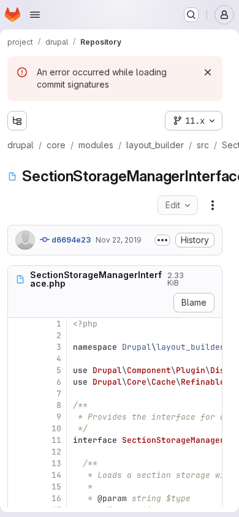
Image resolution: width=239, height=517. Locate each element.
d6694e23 (70, 239)
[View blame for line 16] (18, 498)
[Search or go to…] (191, 14)
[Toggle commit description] (162, 240)
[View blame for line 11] (18, 440)
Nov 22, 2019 (119, 239)
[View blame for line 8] (18, 405)
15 (56, 486)
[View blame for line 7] (18, 393)
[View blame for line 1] (18, 324)
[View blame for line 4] (18, 358)
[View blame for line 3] (18, 347)
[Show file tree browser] (17, 120)
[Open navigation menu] (35, 15)
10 (56, 428)
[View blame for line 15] (18, 486)
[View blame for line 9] (18, 417)
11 (56, 440)
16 (56, 498)
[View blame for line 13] (18, 463)
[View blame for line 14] (18, 475)
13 (56, 463)
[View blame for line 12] (18, 452)
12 (56, 452)
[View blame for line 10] (18, 428)
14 (56, 475)
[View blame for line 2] (18, 335)
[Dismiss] (207, 72)
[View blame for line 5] (18, 370)
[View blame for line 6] (18, 382)
